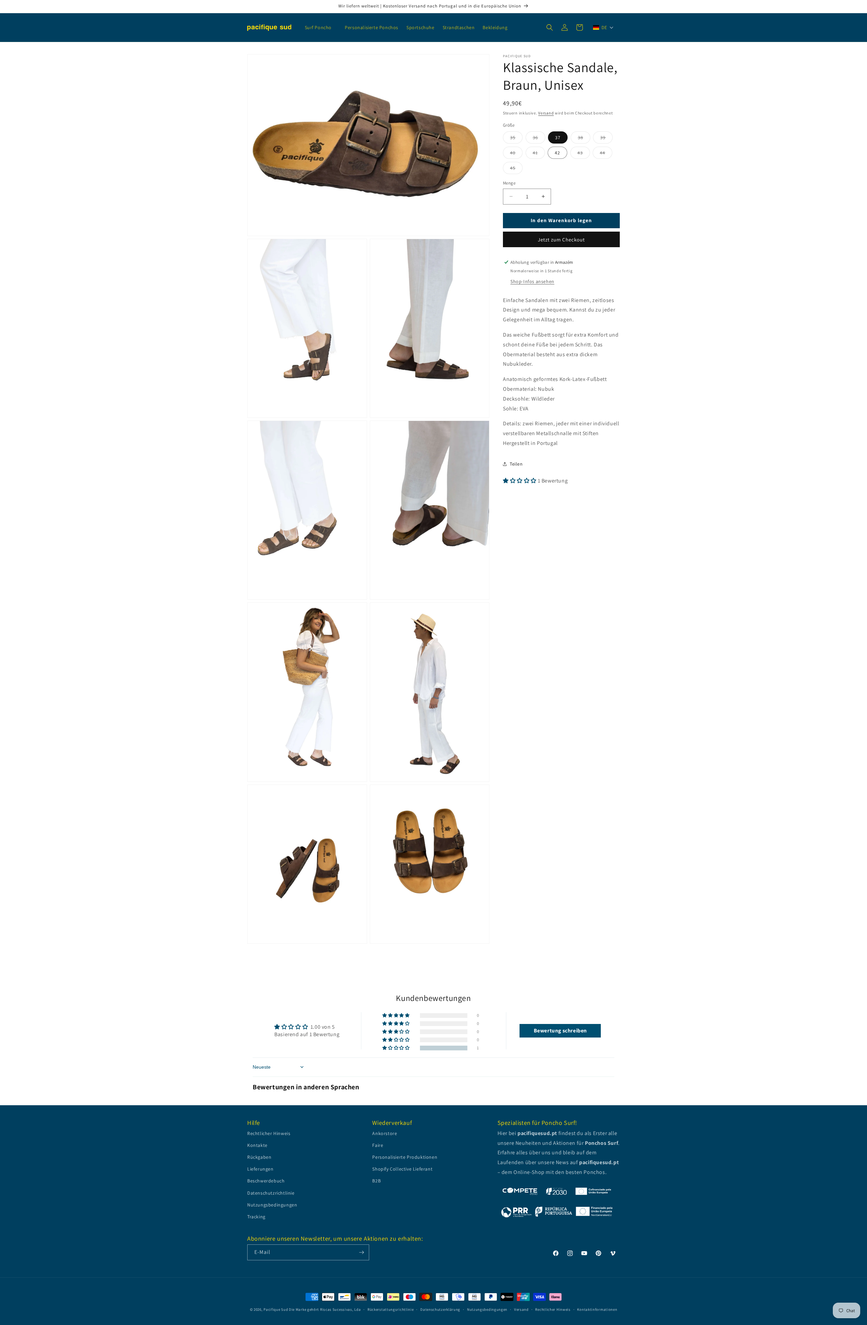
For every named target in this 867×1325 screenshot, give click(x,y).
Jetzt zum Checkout (561, 239)
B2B (376, 1181)
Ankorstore (384, 1133)
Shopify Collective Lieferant (402, 1169)
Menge (509, 183)
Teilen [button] (516, 464)
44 (606, 154)
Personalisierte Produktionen (404, 1157)
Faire (377, 1145)
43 (583, 154)
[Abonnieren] (361, 1252)
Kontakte (257, 1145)
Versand (546, 112)
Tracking (256, 1217)
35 (516, 139)
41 (539, 154)
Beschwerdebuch (265, 1181)
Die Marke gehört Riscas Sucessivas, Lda (325, 1309)
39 (606, 139)
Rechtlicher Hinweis (268, 1133)
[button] (321, 27)
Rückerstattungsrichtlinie (390, 1309)
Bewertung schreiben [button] (560, 1030)
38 (584, 139)
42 (557, 153)
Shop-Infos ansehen (532, 281)
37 (558, 137)
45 (516, 169)
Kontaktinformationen (597, 1309)
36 (539, 139)
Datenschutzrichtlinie (271, 1193)
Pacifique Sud (275, 1309)
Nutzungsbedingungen (272, 1205)
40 (516, 154)
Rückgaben (259, 1157)
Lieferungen (260, 1169)
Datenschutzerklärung (440, 1309)
